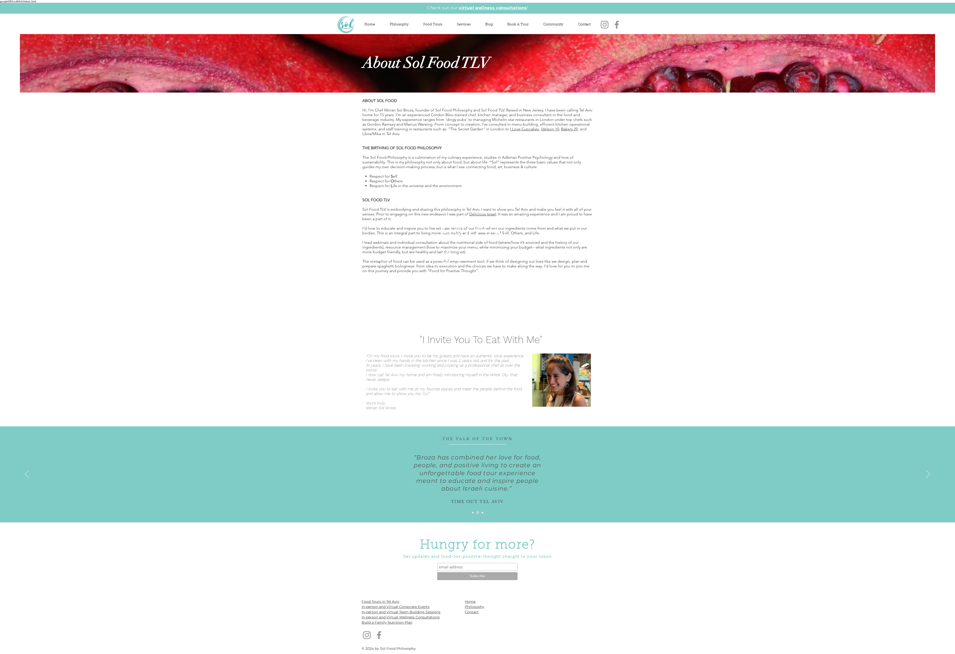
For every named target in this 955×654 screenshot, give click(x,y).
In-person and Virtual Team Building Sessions (401, 612)
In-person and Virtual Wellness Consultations (401, 617)
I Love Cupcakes (524, 129)
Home (470, 601)
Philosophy (474, 606)
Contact (472, 612)
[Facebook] (617, 24)
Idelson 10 (550, 129)
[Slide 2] (478, 512)
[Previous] (27, 474)
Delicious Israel (482, 214)
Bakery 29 (569, 129)
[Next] (928, 474)
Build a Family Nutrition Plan (387, 622)
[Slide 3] (482, 512)
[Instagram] (604, 24)
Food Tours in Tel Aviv (380, 601)
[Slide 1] (473, 512)
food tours (390, 355)
